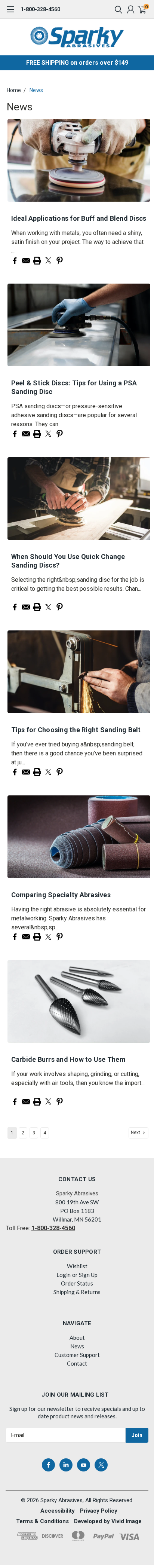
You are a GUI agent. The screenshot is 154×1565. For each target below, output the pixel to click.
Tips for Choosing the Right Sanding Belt (76, 730)
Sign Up (88, 1274)
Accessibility (57, 1510)
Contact (77, 1363)
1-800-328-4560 (40, 9)
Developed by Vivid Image (108, 1521)
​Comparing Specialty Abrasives (61, 895)
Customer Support (77, 1354)
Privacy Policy (98, 1510)
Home (14, 90)
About (77, 1337)
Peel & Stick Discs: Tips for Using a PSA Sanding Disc (74, 387)
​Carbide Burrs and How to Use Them (68, 1059)
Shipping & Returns (77, 1292)
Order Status (77, 1283)
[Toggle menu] (10, 13)
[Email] (26, 261)
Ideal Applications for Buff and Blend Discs (79, 218)
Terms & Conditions (42, 1521)
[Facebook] (15, 261)
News (36, 90)
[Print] (37, 261)
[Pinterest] (60, 261)
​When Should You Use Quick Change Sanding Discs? (68, 561)
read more (30, 250)
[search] (116, 9)
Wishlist (77, 1266)
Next (136, 1132)
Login (63, 1274)
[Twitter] (48, 261)
